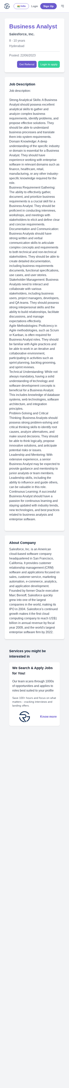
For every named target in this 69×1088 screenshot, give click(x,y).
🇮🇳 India (21, 6)
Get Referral (26, 64)
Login (34, 6)
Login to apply (49, 64)
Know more (48, 716)
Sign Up (48, 6)
